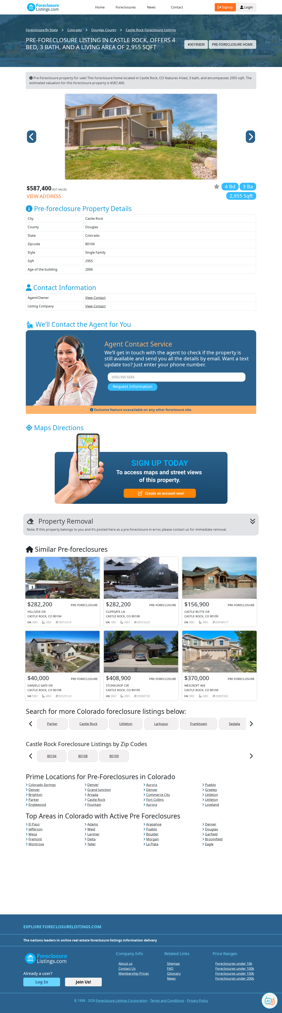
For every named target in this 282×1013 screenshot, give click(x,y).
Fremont (35, 839)
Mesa (32, 834)
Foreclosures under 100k (234, 968)
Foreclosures (126, 7)
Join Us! (83, 982)
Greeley (211, 789)
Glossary (174, 973)
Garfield (211, 834)
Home (100, 7)
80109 (114, 756)
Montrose (36, 844)
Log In (41, 982)
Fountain (94, 804)
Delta (91, 839)
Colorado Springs (42, 784)
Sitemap (173, 963)
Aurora (151, 784)
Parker (52, 724)
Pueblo (210, 784)
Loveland (212, 804)
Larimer (93, 834)
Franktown (198, 724)
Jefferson (35, 829)
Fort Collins (155, 799)
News (151, 7)
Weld (91, 829)
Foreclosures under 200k (234, 978)
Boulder (152, 834)
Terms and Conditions (167, 1000)
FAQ (170, 968)
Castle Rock (88, 724)
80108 (83, 756)
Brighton (35, 794)
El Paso (34, 824)
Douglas (211, 829)
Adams (92, 824)
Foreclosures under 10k (233, 963)
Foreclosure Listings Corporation (121, 1000)
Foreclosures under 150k (234, 973)
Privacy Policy (197, 1000)
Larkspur (161, 724)
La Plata (152, 844)
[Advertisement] (141, 875)
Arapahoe (153, 824)
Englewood (37, 804)
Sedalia (234, 724)
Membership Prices (133, 973)
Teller (91, 844)
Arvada (92, 794)
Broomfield (214, 839)
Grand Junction (99, 789)
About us (125, 963)
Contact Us (127, 968)
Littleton (125, 724)
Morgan (152, 839)
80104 (51, 756)
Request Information (132, 386)
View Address (44, 196)
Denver (93, 784)
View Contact (95, 297)
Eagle (209, 844)
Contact (177, 7)
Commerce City (158, 794)
